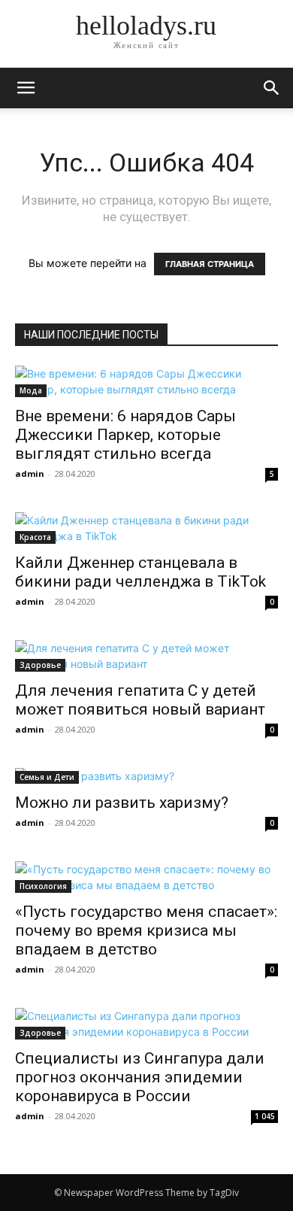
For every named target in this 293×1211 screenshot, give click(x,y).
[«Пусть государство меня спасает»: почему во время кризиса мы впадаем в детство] (146, 877)
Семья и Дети (47, 777)
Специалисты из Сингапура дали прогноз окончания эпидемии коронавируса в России (139, 1077)
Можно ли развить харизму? (121, 803)
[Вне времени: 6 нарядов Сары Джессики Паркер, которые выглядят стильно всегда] (146, 381)
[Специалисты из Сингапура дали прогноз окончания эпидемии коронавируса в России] (146, 1024)
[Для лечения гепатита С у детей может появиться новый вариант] (146, 656)
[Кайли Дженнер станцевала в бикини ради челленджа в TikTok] (146, 528)
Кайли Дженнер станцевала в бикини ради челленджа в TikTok (140, 572)
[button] (272, 88)
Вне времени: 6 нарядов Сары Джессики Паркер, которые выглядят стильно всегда (125, 435)
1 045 (265, 1116)
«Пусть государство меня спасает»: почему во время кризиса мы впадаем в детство (146, 930)
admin (29, 473)
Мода (31, 390)
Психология (43, 886)
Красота (35, 537)
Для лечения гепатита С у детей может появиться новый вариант (140, 699)
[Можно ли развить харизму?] (146, 776)
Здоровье (40, 665)
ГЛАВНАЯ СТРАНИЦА (209, 264)
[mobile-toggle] (26, 88)
